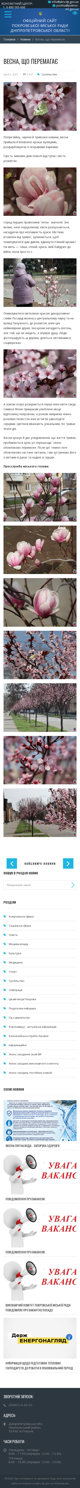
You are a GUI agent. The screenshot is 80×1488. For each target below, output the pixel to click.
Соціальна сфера (20, 925)
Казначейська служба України (28, 1036)
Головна (9, 39)
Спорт (13, 971)
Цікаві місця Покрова (22, 999)
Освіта (13, 935)
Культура (15, 953)
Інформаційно (18, 1045)
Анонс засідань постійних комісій (30, 1072)
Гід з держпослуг (19, 1017)
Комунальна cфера (21, 916)
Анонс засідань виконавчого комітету (34, 1063)
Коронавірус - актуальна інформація (32, 1027)
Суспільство (49, 74)
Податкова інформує (22, 1008)
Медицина (16, 962)
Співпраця (15, 990)
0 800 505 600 (15, 7)
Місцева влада (18, 944)
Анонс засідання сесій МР (25, 1054)
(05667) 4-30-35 (20, 1405)
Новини (25, 39)
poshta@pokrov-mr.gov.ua (67, 7)
